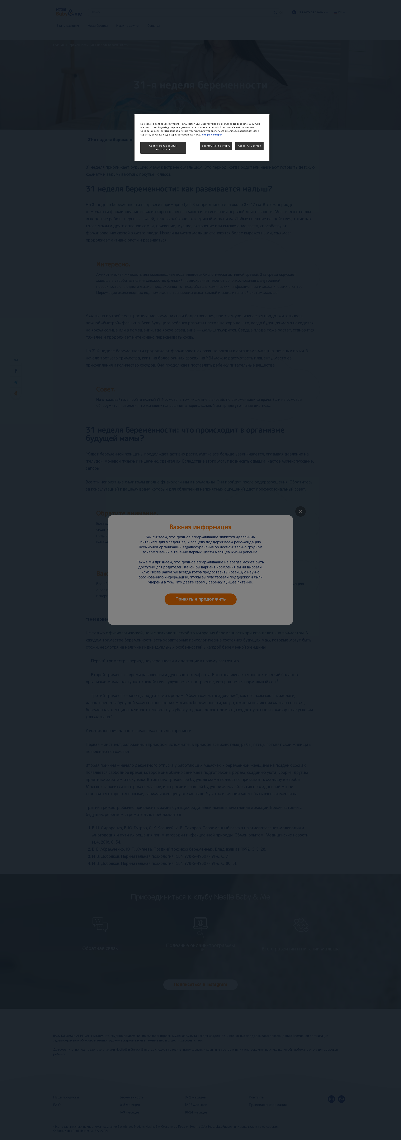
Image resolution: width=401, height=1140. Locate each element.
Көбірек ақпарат (212, 135)
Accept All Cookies (249, 146)
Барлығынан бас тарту (216, 146)
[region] (202, 137)
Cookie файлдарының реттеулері (163, 147)
